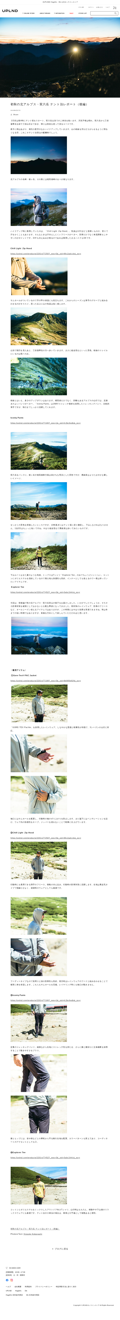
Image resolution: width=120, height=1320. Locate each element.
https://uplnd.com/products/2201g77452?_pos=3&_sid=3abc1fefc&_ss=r (45, 592)
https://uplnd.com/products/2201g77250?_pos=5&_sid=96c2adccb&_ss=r (46, 254)
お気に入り (99, 7)
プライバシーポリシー (43, 1287)
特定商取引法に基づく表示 (66, 1287)
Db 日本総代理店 (32, 1295)
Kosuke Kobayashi (32, 1234)
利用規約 (28, 1287)
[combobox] (104, 13)
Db (26, 1291)
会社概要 (18, 1287)
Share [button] (15, 114)
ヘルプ (108, 7)
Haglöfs (18, 1291)
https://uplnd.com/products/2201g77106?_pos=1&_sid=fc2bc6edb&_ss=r (46, 423)
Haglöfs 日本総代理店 (14, 1295)
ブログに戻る (61, 1249)
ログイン (91, 7)
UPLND (9, 1291)
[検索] (115, 13)
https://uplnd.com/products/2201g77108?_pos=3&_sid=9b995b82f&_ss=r (46, 681)
